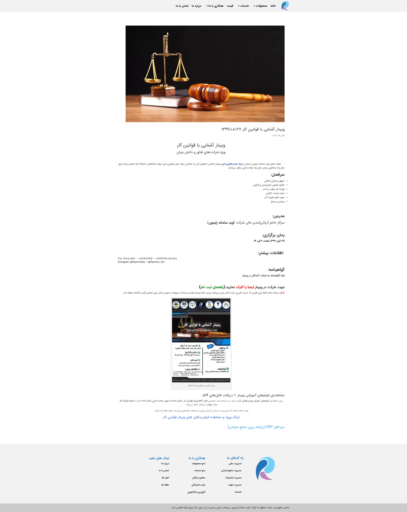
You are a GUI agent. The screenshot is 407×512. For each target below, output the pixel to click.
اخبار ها (165, 477)
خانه (273, 6)
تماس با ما (182, 6)
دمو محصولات (198, 463)
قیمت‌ (230, 6)
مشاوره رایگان (198, 477)
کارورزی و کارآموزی (196, 492)
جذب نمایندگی (198, 485)
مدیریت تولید (234, 485)
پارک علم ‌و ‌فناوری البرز (232, 164)
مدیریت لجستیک (233, 477)
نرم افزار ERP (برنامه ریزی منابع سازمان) (256, 427)
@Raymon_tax (156, 262)
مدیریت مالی (235, 463)
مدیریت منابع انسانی (231, 470)
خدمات (244, 6)
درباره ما (196, 6)
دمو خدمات (199, 470)
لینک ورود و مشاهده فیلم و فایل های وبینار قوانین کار (201, 417)
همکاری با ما (215, 6)
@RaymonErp (137, 262)
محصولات (261, 6)
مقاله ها (165, 485)
